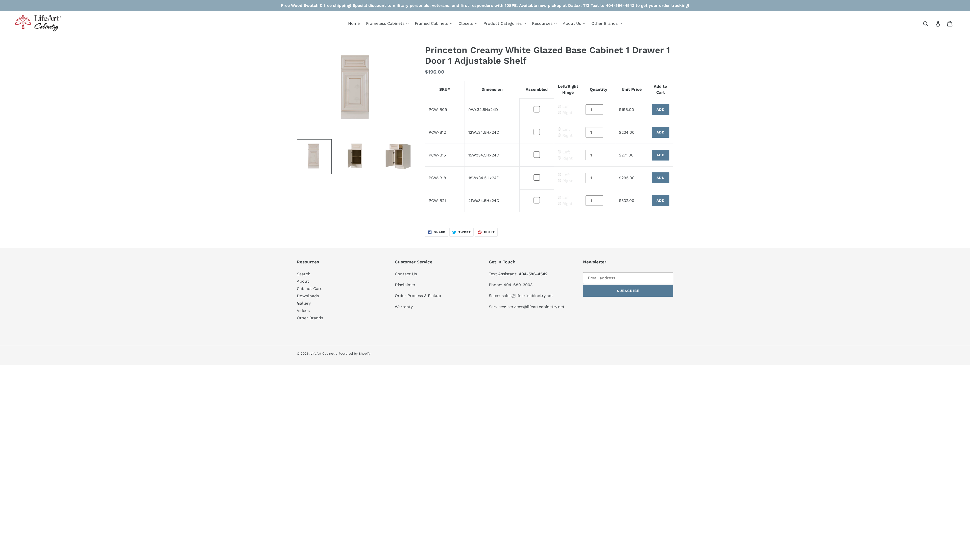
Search (303, 273)
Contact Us (406, 273)
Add (661, 109)
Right (567, 112)
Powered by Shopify (355, 353)
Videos (303, 310)
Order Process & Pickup (418, 295)
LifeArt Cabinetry (323, 353)
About (303, 281)
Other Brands (310, 317)
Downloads (308, 295)
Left (566, 106)
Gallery (304, 303)
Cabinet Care (309, 288)
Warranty (404, 306)
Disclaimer (405, 284)
